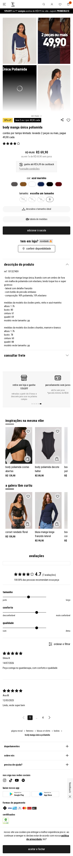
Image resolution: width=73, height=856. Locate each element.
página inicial (17, 731)
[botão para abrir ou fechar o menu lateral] (4, 4)
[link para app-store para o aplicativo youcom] (45, 794)
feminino (29, 731)
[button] (11, 143)
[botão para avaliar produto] (4, 143)
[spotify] (23, 780)
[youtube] (17, 780)
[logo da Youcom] (13, 4)
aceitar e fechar (36, 849)
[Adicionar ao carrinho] (27, 459)
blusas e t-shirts (43, 731)
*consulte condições (29, 168)
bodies (57, 731)
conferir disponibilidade (38, 248)
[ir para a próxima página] (49, 717)
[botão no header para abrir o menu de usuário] (52, 4)
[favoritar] (68, 120)
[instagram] (4, 780)
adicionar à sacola (36, 230)
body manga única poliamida (37, 735)
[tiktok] (10, 780)
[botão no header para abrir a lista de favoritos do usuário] (60, 4)
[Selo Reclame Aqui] (6, 821)
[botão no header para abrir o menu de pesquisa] (44, 4)
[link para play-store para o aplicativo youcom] (16, 794)
